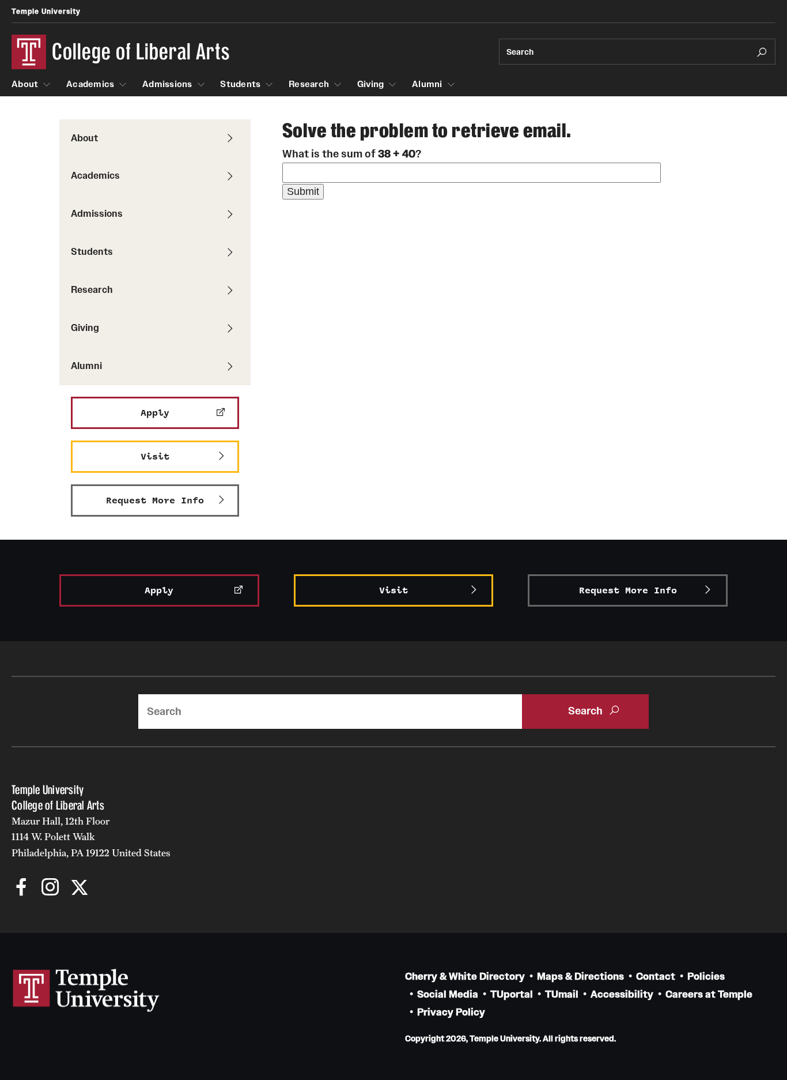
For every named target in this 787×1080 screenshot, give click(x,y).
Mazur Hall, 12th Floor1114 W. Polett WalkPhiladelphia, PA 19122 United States (91, 837)
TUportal (511, 994)
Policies (706, 976)
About (25, 84)
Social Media (447, 994)
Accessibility (622, 994)
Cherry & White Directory (465, 976)
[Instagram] (50, 888)
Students (240, 84)
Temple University (46, 11)
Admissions (167, 84)
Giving (370, 84)
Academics (90, 84)
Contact (655, 976)
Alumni (427, 84)
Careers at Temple (708, 994)
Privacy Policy (451, 1012)
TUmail (561, 994)
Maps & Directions (580, 976)
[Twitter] (79, 888)
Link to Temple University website (86, 991)
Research (309, 84)
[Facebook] (22, 888)
